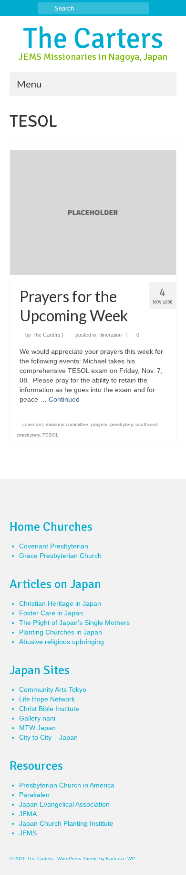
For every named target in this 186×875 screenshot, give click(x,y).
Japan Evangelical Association (64, 804)
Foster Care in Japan (51, 613)
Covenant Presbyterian (53, 546)
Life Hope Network (47, 699)
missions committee (67, 424)
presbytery (121, 424)
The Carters (93, 38)
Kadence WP (120, 858)
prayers (99, 424)
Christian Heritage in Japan (60, 603)
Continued (64, 399)
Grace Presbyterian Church (60, 555)
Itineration (110, 335)
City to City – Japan (48, 737)
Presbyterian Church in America (66, 785)
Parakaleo (34, 794)
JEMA (28, 814)
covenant (32, 424)
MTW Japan (37, 728)
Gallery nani (37, 718)
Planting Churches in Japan (60, 632)
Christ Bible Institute (49, 708)
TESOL (50, 435)
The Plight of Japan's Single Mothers (74, 622)
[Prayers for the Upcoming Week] (93, 212)
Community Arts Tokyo (52, 689)
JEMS (28, 833)
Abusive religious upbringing (61, 641)
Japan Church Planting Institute (66, 823)
